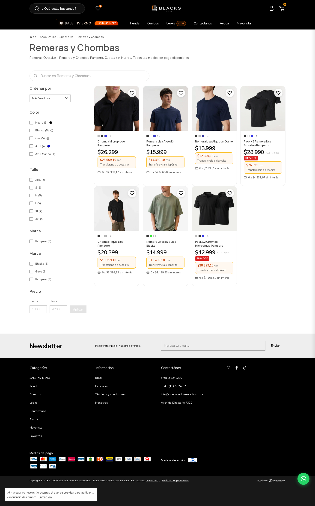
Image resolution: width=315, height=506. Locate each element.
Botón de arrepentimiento (175, 480)
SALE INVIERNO (90, 23)
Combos (153, 23)
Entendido (45, 497)
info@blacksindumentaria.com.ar (182, 394)
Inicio (33, 37)
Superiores (66, 37)
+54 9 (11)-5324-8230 (175, 386)
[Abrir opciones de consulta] (303, 479)
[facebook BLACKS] (236, 368)
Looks (175, 23)
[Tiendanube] (271, 481)
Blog (98, 378)
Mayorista (244, 23)
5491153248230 (171, 378)
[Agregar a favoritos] (132, 93)
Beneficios (102, 386)
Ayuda (224, 23)
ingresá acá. (152, 480)
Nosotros (101, 403)
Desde (34, 301)
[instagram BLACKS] (228, 368)
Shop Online (48, 37)
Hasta (53, 301)
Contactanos (203, 23)
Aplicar (78, 309)
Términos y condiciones (110, 394)
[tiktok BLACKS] (245, 368)
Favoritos (36, 436)
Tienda (134, 23)
